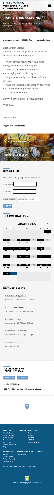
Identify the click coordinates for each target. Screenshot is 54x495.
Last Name (8, 191)
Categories (7, 29)
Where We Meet (8, 438)
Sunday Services (8, 435)
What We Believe (8, 433)
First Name (8, 184)
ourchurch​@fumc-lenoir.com (29, 389)
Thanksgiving (19, 125)
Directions (9, 377)
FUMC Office (27, 40)
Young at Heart (8, 461)
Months (26, 29)
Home (5, 23)
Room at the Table (33, 442)
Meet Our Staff (7, 440)
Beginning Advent (16, 155)
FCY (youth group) (9, 459)
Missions (31, 435)
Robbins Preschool (25, 452)
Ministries (32, 430)
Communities (8, 452)
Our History (7, 442)
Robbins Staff (21, 454)
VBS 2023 (31, 440)
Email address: (10, 199)
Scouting (31, 438)
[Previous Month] (6, 223)
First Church (15, 5)
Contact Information (9, 445)
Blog (4, 447)
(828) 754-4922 (9, 389)
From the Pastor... (27, 23)
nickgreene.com (34, 483)
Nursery (5, 454)
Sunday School (8, 456)
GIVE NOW (38, 452)
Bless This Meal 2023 (21, 141)
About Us (7, 430)
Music (30, 433)
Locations (22, 377)
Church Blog (14, 23)
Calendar (22, 430)
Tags (17, 29)
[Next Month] (47, 223)
